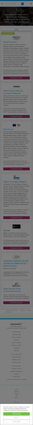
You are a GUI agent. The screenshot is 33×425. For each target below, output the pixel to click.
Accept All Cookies (16, 413)
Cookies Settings (16, 421)
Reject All (16, 417)
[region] (16, 414)
